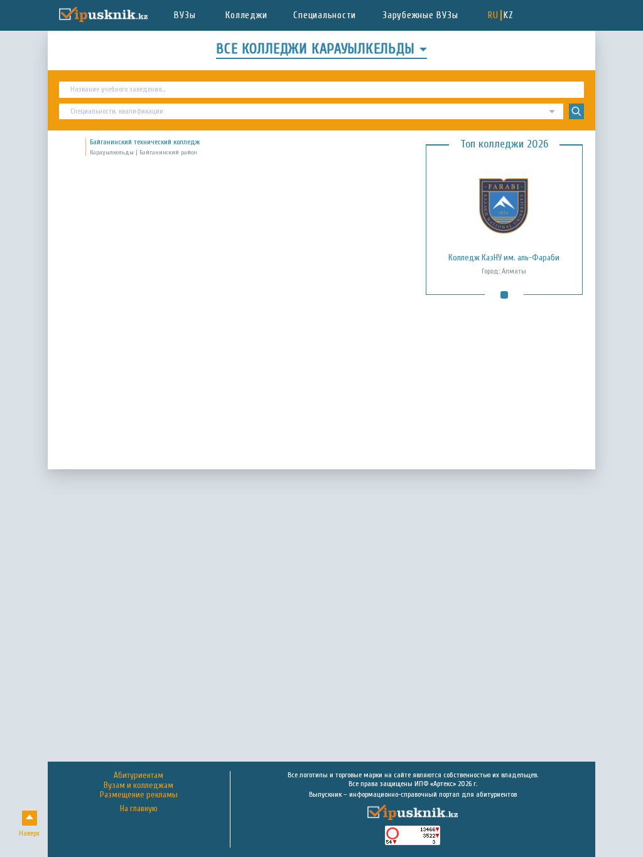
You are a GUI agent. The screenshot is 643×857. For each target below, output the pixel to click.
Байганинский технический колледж (145, 141)
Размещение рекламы (139, 795)
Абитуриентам (138, 775)
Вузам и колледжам (138, 785)
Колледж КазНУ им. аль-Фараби (503, 258)
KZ (509, 15)
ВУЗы (184, 15)
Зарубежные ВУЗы (420, 15)
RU (493, 15)
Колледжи (246, 15)
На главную (139, 809)
